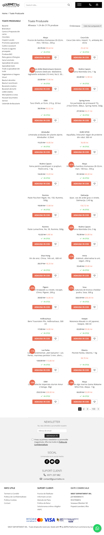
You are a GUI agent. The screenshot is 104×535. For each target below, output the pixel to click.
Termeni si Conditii (11, 493)
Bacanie (5, 25)
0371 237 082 (53, 475)
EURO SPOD (84, 132)
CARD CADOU (7, 92)
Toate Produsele (16, 13)
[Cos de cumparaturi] (97, 4)
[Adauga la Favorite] (55, 57)
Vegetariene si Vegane (11, 74)
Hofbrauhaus (45, 318)
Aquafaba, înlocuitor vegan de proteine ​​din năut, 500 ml (84, 136)
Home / (5, 13)
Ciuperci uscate (8, 40)
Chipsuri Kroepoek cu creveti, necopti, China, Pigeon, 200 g (45, 291)
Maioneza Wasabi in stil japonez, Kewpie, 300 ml (84, 322)
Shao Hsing (45, 255)
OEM (46, 100)
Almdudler (45, 132)
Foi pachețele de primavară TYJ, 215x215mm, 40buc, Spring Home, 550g (85, 104)
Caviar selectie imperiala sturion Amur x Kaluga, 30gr (45, 385)
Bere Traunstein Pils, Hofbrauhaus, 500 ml (45, 322)
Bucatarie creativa (9, 86)
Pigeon (45, 287)
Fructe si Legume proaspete (9, 49)
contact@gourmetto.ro (53, 479)
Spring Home (84, 100)
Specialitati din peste (10, 63)
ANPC (39, 509)
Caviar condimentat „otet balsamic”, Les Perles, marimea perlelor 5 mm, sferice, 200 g (45, 354)
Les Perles (46, 350)
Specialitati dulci (8, 66)
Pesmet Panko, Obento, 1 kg (84, 353)
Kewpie (84, 318)
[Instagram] (57, 461)
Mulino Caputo (85, 69)
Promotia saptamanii (10, 43)
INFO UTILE (9, 488)
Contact (7, 503)
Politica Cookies (10, 500)
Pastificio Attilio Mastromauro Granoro (45, 69)
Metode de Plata (44, 500)
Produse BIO (7, 54)
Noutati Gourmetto (10, 97)
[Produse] (79, 5)
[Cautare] (68, 5)
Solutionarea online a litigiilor (49, 506)
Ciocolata (5, 37)
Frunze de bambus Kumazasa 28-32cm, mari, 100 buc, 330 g (84, 167)
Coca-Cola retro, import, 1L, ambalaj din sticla (84, 41)
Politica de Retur (44, 503)
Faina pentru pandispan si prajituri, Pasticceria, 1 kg (45, 167)
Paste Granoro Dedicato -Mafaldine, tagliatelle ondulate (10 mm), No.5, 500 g (45, 73)
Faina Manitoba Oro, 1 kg (84, 71)
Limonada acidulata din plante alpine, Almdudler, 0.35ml (45, 136)
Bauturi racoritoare (9, 83)
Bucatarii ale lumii (9, 89)
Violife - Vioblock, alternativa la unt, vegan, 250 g (84, 259)
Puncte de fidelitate (45, 493)
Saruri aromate (8, 60)
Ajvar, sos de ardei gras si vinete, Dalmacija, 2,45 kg (85, 199)
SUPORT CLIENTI (45, 488)
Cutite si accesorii (9, 46)
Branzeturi (6, 28)
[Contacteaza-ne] (90, 4)
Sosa (84, 287)
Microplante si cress (10, 94)
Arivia (84, 255)
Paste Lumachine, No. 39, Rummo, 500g (46, 229)
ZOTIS (66, 527)
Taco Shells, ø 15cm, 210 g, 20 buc (45, 103)
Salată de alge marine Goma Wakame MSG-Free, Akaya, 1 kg (84, 385)
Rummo (45, 195)
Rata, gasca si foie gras (11, 57)
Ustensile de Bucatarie (11, 103)
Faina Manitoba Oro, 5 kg (84, 229)
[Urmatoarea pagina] (98, 409)
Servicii (5, 100)
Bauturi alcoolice (8, 80)
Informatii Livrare (44, 496)
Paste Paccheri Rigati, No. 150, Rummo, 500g (45, 199)
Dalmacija (84, 195)
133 (93, 409)
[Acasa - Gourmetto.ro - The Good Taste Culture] (11, 5)
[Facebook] (47, 461)
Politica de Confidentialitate (15, 496)
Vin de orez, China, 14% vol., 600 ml (45, 258)
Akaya (45, 37)
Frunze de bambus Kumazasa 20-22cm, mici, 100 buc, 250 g (45, 41)
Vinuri (4, 77)
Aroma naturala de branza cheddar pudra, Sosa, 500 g (85, 291)
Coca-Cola (85, 37)
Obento (84, 350)
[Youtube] (52, 461)
